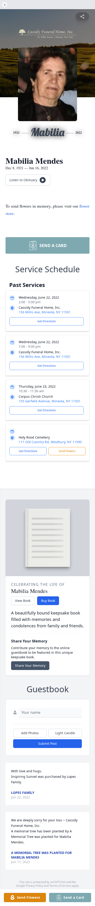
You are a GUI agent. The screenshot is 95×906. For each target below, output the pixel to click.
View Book (22, 600)
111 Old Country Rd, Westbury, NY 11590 (50, 442)
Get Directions (46, 321)
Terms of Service (60, 886)
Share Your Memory (30, 665)
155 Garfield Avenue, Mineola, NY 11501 (49, 401)
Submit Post (47, 743)
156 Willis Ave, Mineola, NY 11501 (45, 312)
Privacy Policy (34, 886)
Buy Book (48, 600)
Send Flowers (67, 451)
